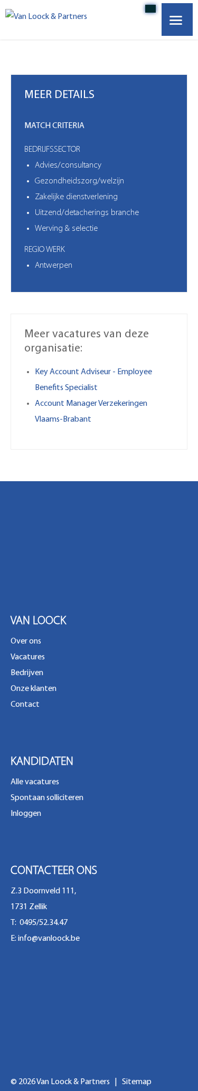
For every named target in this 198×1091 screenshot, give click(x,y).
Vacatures (28, 657)
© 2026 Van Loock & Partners (61, 1082)
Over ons (26, 641)
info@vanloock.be (49, 938)
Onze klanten (33, 689)
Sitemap (137, 1082)
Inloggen (26, 814)
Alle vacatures (35, 782)
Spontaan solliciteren (47, 798)
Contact (25, 704)
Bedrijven (27, 673)
